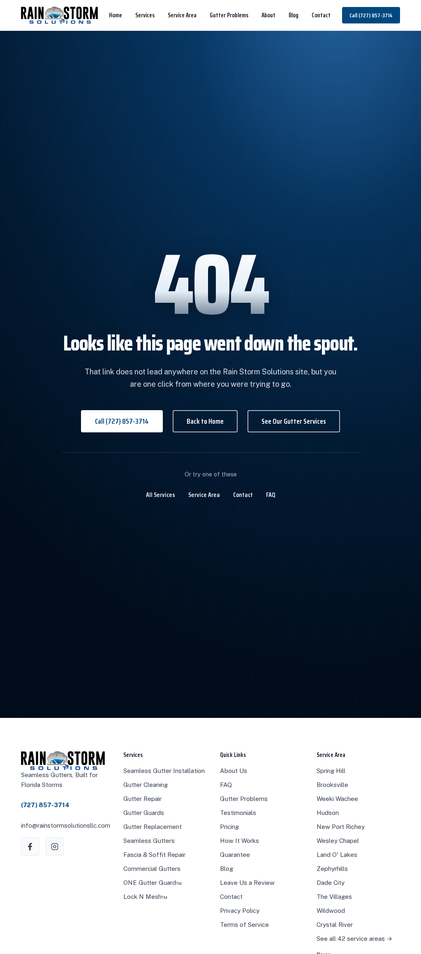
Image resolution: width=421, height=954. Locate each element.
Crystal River (335, 924)
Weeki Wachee (337, 798)
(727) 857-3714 (45, 804)
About (268, 15)
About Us (233, 770)
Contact (321, 15)
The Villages (334, 896)
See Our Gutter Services (293, 421)
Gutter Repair (142, 798)
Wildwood (331, 910)
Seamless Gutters (149, 840)
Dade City (331, 882)
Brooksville (332, 784)
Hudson (328, 812)
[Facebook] (30, 847)
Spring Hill (331, 770)
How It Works (239, 840)
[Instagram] (55, 847)
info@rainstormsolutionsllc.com (65, 825)
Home (115, 15)
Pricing (229, 826)
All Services (160, 495)
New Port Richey (341, 826)
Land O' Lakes (337, 854)
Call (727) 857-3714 (371, 15)
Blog (293, 15)
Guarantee (235, 854)
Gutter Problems (229, 15)
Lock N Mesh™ (145, 896)
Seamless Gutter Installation (164, 770)
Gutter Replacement (152, 826)
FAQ (270, 495)
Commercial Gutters (151, 868)
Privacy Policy (239, 910)
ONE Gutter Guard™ (152, 882)
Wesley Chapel (338, 840)
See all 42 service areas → (354, 938)
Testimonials (238, 812)
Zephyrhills (332, 868)
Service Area (182, 15)
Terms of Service (244, 924)
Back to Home (205, 421)
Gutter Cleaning (145, 784)
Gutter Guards (143, 812)
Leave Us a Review (247, 882)
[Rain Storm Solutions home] (59, 15)
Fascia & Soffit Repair (154, 854)
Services (145, 15)
